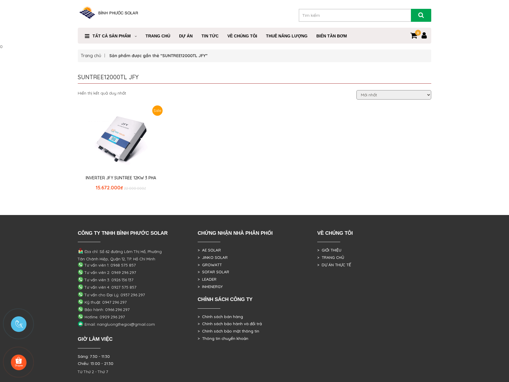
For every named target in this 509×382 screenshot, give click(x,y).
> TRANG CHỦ (330, 257)
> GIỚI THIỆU (329, 250)
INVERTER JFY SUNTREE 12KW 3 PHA (121, 178)
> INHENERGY (210, 286)
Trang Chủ (158, 36)
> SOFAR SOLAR (213, 271)
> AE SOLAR (209, 250)
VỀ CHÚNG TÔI (242, 36)
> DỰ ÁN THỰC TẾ (334, 264)
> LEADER (207, 279)
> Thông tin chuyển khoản (223, 338)
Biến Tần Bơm (331, 36)
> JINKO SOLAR (213, 257)
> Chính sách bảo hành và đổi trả (230, 323)
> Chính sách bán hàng (220, 316)
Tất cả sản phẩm (111, 36)
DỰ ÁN (186, 36)
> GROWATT (210, 264)
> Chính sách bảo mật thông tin (228, 331)
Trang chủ (91, 55)
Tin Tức (210, 36)
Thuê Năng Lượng (287, 36)
